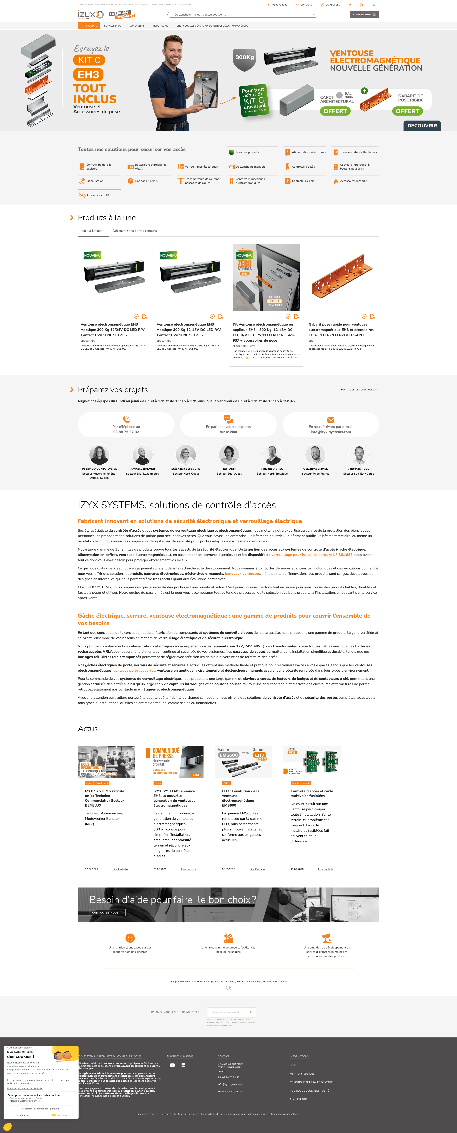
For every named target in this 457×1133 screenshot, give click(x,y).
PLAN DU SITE (298, 1099)
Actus (89, 783)
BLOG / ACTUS (160, 25)
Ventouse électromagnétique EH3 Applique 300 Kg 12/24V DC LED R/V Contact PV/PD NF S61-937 (113, 329)
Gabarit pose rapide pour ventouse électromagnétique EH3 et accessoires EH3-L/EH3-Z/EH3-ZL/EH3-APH (341, 329)
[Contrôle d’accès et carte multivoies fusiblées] (312, 762)
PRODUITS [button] (91, 25)
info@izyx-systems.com (231, 1084)
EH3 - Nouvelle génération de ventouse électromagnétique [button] (212, 25)
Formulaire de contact (230, 1091)
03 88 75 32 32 (277, 5)
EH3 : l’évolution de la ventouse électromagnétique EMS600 (241, 798)
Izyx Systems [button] (137, 25)
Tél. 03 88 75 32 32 (228, 1077)
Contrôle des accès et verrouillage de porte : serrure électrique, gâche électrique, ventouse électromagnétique (238, 1114)
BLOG (293, 1065)
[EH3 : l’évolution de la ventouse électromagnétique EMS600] (243, 762)
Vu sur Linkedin (93, 231)
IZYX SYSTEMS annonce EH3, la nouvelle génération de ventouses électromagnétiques (174, 798)
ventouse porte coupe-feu (134, 670)
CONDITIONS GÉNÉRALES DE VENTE (311, 1082)
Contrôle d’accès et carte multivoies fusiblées (312, 793)
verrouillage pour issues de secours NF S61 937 (312, 554)
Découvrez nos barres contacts (135, 231)
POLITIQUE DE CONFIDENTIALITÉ (309, 1091)
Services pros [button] (112, 25)
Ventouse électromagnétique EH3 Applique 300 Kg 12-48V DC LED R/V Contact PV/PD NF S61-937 (189, 329)
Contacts (306, 5)
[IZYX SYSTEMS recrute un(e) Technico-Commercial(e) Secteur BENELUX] (106, 762)
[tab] (93, 231)
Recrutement (102, 783)
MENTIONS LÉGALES (302, 1073)
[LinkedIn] (183, 1065)
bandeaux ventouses (242, 573)
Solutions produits (301, 783)
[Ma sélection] (362, 5)
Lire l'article (120, 869)
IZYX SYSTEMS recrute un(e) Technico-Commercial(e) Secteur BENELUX (104, 798)
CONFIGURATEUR (362, 14)
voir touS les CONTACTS (359, 389)
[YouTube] (172, 1065)
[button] (330, 5)
